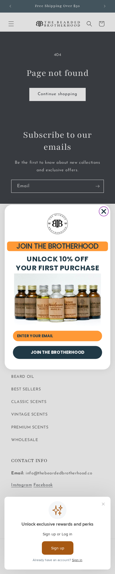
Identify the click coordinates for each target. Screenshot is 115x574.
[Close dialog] (104, 211)
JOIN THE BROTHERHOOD (57, 246)
